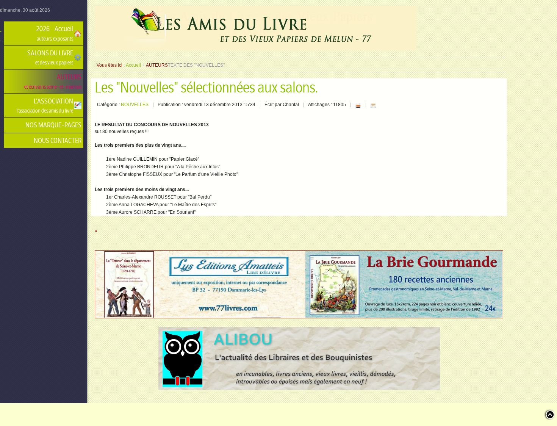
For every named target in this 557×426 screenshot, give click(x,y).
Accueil (133, 65)
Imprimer (358, 105)
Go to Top (549, 414)
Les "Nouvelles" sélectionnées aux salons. (206, 88)
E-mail (373, 105)
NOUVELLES (135, 104)
